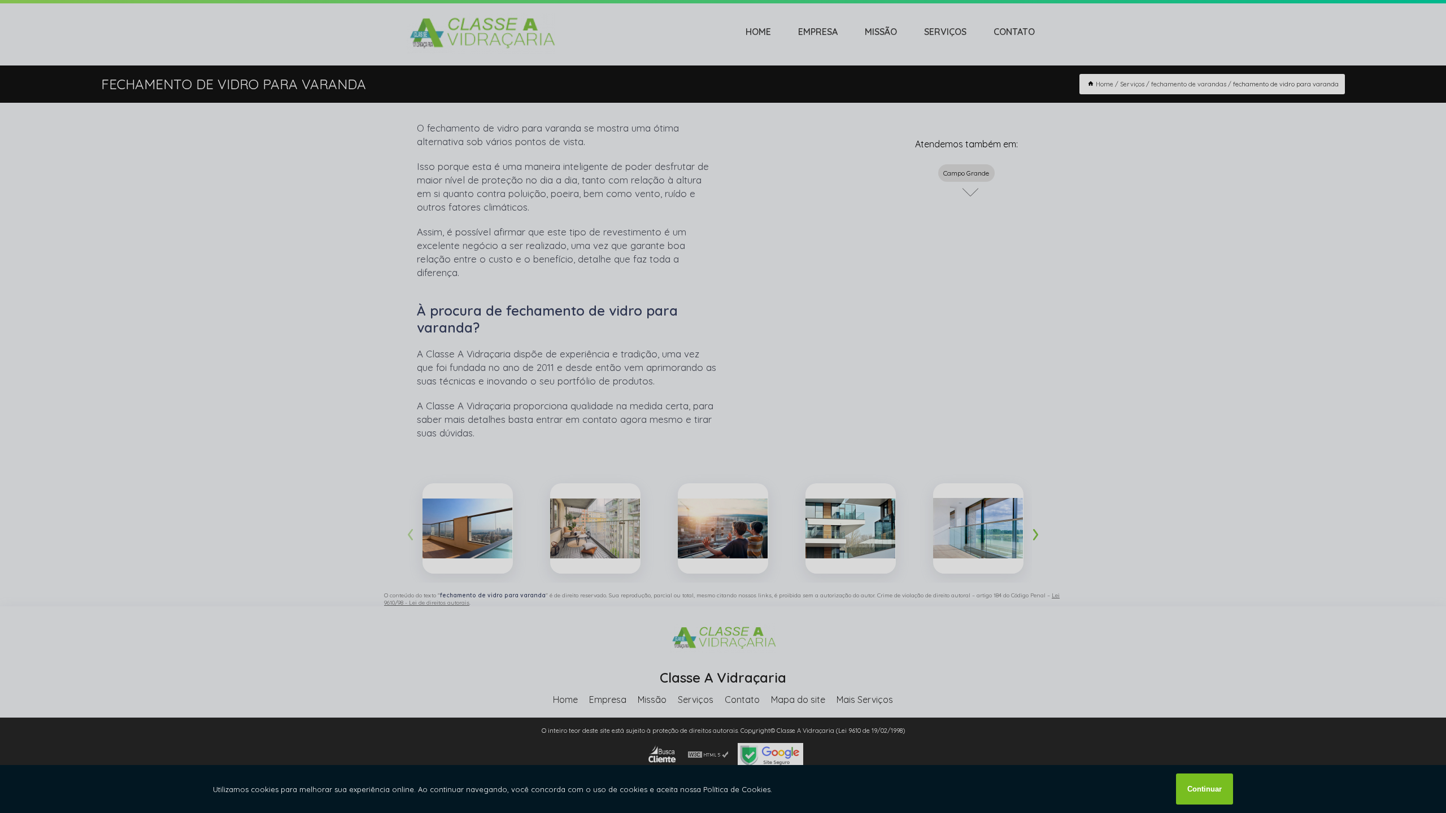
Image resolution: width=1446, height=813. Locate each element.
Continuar (1204, 789)
